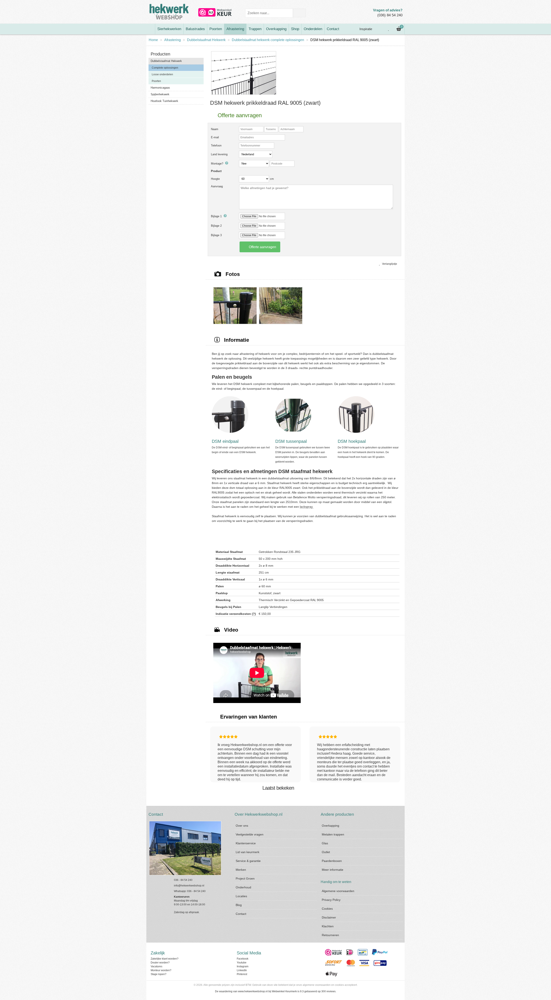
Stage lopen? (158, 974)
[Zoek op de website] (299, 13)
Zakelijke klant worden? (164, 958)
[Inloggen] (379, 29)
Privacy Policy (331, 900)
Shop (295, 29)
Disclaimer (329, 917)
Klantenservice (246, 843)
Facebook (242, 958)
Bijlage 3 (216, 235)
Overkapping (276, 29)
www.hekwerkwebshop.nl (253, 991)
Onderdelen (313, 29)
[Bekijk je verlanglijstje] (388, 29)
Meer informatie (332, 869)
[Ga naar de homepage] (150, 29)
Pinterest (242, 974)
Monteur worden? (161, 970)
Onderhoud (243, 887)
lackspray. (306, 506)
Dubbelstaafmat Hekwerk (206, 40)
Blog (239, 905)
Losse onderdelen (162, 74)
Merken (241, 869)
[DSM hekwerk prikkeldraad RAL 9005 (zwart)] (243, 94)
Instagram (242, 966)
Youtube (241, 962)
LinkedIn (242, 970)
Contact (333, 29)
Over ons (242, 825)
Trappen (255, 29)
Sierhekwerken (169, 29)
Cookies (327, 908)
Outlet (326, 852)
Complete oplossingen (165, 67)
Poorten (215, 29)
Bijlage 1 (217, 216)
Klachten (328, 926)
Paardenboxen (332, 861)
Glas (325, 843)
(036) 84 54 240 (389, 15)
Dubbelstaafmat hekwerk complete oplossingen (268, 40)
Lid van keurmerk (247, 852)
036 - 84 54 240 (183, 880)
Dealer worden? (160, 962)
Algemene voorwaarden (338, 891)
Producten (160, 54)
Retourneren (330, 935)
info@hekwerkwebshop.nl (189, 885)
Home (153, 40)
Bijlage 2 (216, 225)
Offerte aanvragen (262, 247)
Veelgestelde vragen (249, 834)
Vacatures (156, 966)
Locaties (241, 896)
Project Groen (245, 878)
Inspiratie (365, 29)
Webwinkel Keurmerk (284, 991)
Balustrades (195, 29)
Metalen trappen (333, 834)
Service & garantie (248, 861)
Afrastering (235, 29)
